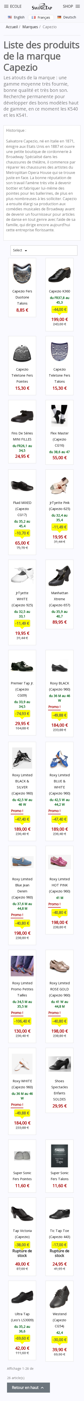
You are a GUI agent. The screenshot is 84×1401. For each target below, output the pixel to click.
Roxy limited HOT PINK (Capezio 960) (59, 885)
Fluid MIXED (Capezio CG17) (22, 508)
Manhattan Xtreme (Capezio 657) (59, 599)
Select (21, 250)
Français (44, 17)
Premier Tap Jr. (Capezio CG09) (22, 689)
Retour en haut (28, 1388)
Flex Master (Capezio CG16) (59, 439)
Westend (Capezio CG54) (59, 1320)
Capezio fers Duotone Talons (22, 297)
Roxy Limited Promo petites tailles (22, 989)
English (19, 17)
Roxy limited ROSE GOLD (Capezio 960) (59, 989)
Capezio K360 (59, 291)
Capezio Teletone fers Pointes (22, 375)
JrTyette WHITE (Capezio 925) (22, 599)
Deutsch (69, 17)
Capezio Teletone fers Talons (59, 375)
